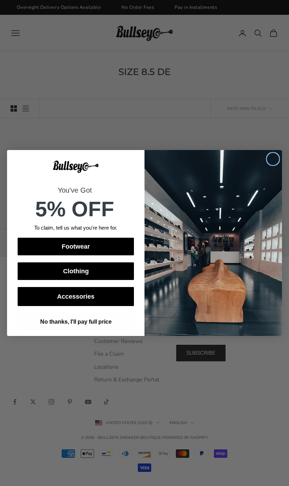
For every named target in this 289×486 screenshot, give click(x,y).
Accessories (75, 296)
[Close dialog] (273, 159)
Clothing (76, 271)
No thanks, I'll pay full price (76, 322)
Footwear (76, 246)
